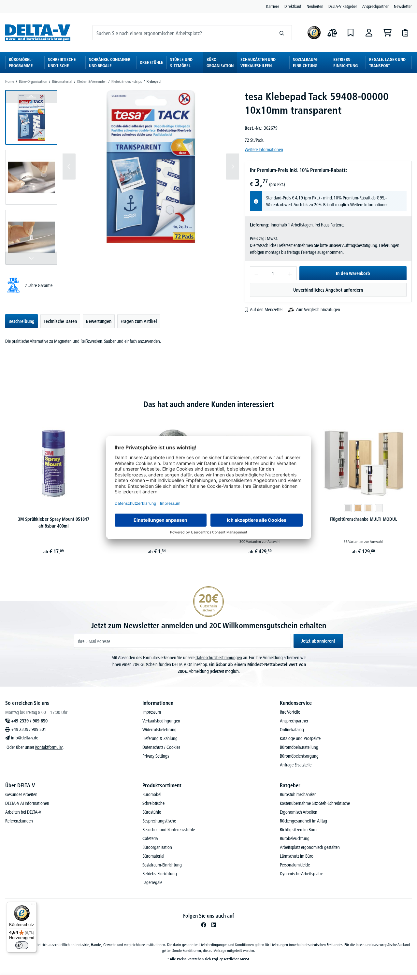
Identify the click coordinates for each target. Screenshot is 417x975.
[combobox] (182, 32)
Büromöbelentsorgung (299, 756)
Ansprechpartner (375, 6)
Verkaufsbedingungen (161, 721)
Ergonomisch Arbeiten (298, 812)
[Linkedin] (213, 924)
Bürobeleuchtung (294, 838)
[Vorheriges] (69, 166)
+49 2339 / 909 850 (29, 721)
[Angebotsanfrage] (405, 32)
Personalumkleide (295, 865)
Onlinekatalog (292, 729)
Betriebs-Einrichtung (159, 873)
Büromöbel (151, 794)
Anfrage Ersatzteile (295, 765)
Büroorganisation (157, 847)
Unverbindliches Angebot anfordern (328, 290)
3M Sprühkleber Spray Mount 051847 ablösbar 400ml (53, 522)
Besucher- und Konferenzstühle (168, 829)
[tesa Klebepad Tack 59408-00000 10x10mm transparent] (150, 166)
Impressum (151, 712)
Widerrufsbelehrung (159, 729)
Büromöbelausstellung (299, 747)
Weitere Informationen (264, 150)
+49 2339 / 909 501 (28, 729)
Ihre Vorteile (290, 712)
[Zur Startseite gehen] (37, 32)
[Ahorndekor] (368, 508)
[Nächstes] (232, 166)
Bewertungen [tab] (98, 321)
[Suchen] (282, 32)
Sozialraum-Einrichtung (162, 865)
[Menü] (33, 906)
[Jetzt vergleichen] (332, 32)
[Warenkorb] (387, 32)
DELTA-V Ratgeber (342, 6)
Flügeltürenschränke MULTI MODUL (363, 519)
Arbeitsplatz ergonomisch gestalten (310, 847)
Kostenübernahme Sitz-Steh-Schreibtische (315, 803)
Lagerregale (152, 882)
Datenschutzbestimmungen (218, 658)
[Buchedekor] (358, 508)
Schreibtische (153, 803)
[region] (122, 177)
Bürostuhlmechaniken (298, 794)
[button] (31, 117)
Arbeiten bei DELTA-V (23, 812)
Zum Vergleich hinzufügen (318, 310)
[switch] (21, 945)
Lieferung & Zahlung (160, 738)
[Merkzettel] (350, 32)
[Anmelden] (368, 32)
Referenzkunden (19, 821)
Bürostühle (151, 812)
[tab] (21, 321)
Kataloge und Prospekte (300, 738)
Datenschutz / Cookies (161, 747)
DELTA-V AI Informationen (27, 803)
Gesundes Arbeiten (21, 794)
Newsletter (403, 6)
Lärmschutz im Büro (296, 856)
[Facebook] (203, 924)
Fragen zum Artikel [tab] (139, 321)
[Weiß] (379, 508)
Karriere (272, 6)
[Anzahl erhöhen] (290, 273)
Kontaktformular (49, 747)
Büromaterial (153, 856)
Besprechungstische (159, 821)
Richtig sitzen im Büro (298, 829)
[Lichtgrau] (348, 508)
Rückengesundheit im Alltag (303, 821)
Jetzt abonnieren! (318, 641)
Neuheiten (315, 6)
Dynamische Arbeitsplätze (301, 873)
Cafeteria (150, 838)
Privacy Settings (155, 756)
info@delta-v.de (24, 737)
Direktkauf (292, 6)
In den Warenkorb (353, 273)
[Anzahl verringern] (256, 273)
